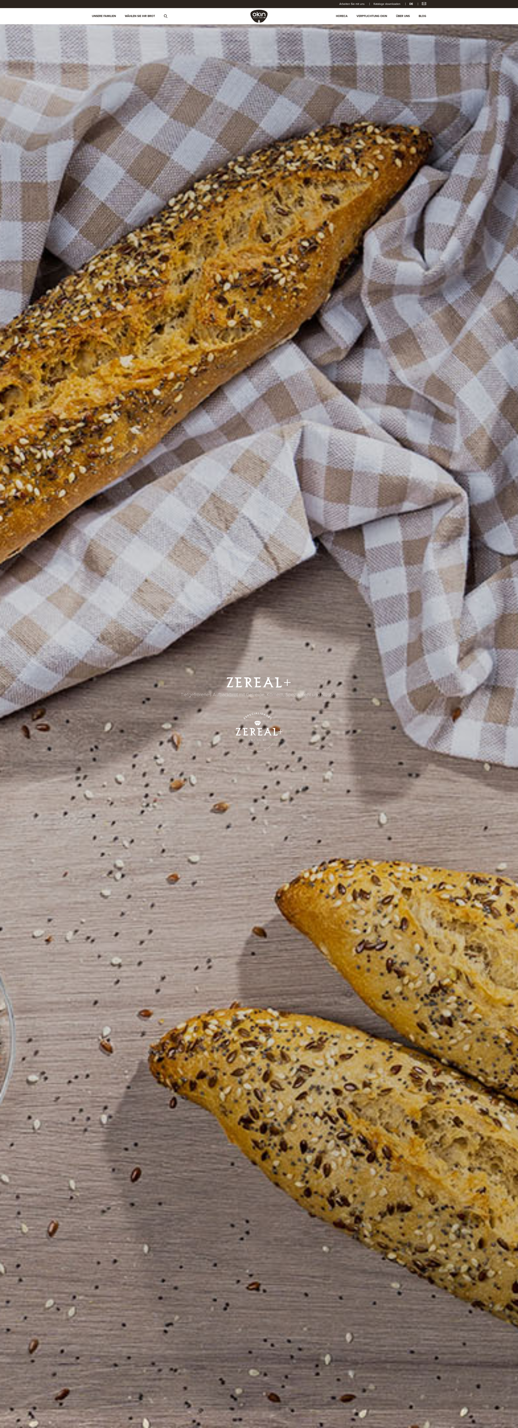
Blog (422, 16)
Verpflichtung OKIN (372, 16)
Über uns (403, 16)
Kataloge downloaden (387, 4)
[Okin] (259, 16)
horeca (342, 16)
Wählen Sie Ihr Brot (140, 16)
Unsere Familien (104, 16)
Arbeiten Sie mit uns (352, 4)
